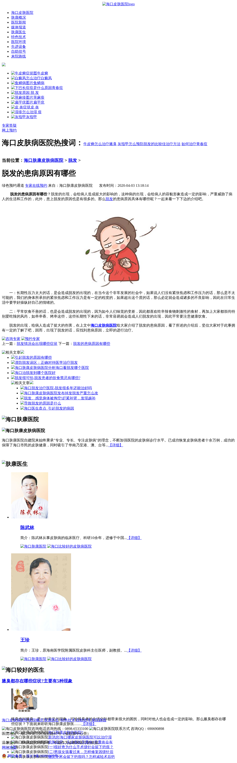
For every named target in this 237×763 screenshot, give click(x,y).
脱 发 (34, 93)
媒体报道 (18, 27)
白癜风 (46, 78)
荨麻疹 (38, 97)
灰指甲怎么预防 (130, 144)
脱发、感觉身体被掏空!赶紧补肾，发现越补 (60, 398)
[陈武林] (29, 517)
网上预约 (9, 130)
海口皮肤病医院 (15, 720)
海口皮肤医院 (22, 13)
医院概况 (35, 720)
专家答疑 (9, 125)
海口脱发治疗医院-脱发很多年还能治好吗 (58, 388)
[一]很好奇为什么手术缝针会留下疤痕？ (80, 747)
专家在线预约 (36, 185)
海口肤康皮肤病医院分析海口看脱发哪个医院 (52, 368)
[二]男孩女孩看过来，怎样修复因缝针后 (80, 752)
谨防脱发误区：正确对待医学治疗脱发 (46, 363)
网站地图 (9, 747)
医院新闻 (18, 22)
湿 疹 (37, 112)
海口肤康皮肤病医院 (43, 160)
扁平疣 (38, 102)
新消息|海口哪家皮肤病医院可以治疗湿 (80, 737)
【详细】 (115, 445)
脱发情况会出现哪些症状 (37, 344)
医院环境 (18, 42)
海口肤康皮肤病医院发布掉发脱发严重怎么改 (61, 393)
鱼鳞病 (38, 83)
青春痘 (57, 88)
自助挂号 (18, 51)
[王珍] (41, 629)
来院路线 (18, 56)
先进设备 (18, 47)
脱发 (72, 160)
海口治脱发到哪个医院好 (35, 373)
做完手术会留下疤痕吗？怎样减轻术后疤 (81, 757)
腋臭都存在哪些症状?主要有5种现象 (37, 680)
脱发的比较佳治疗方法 (162, 144)
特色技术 (18, 37)
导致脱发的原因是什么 (42, 403)
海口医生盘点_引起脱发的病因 (49, 408)
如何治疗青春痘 (194, 144)
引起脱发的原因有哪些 (33, 357)
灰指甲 (31, 117)
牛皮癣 (42, 73)
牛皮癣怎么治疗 (96, 144)
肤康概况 (18, 17)
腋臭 (113, 144)
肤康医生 (18, 32)
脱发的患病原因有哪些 (91, 344)
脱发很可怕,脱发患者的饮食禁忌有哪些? (47, 378)
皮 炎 (35, 107)
